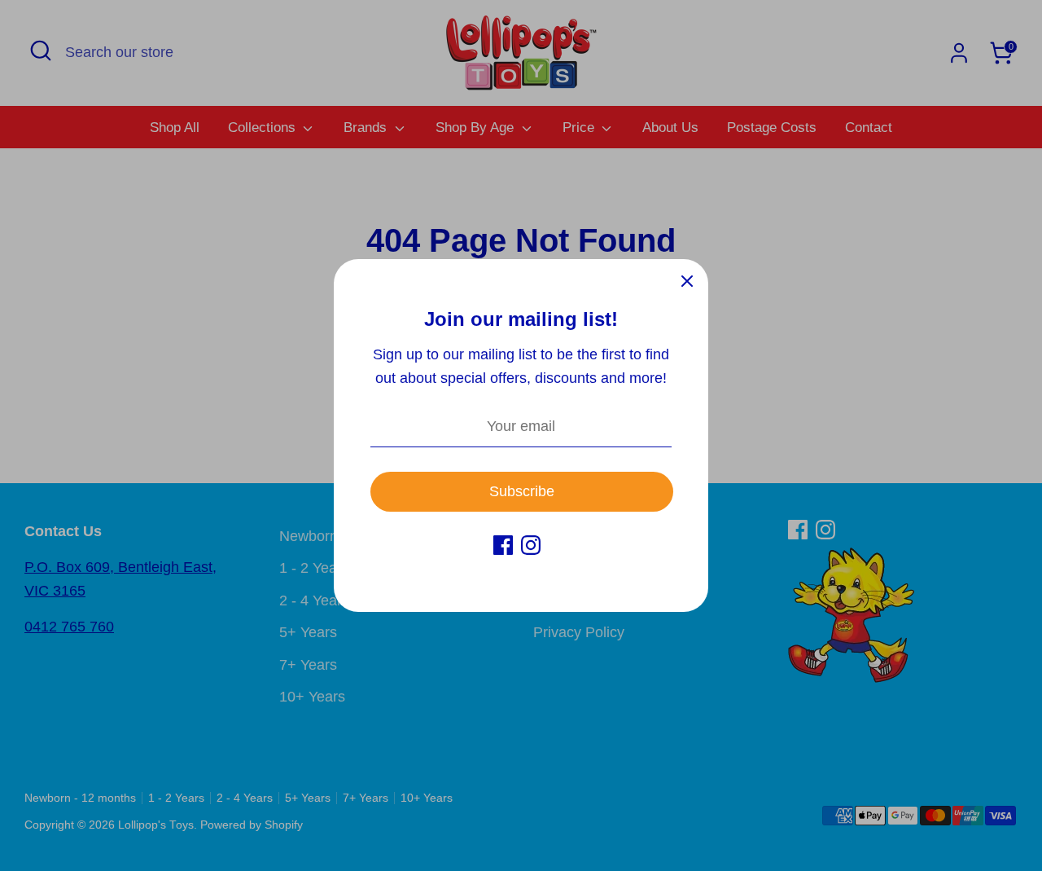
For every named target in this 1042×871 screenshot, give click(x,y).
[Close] (687, 280)
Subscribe (521, 491)
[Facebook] (503, 545)
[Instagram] (531, 545)
